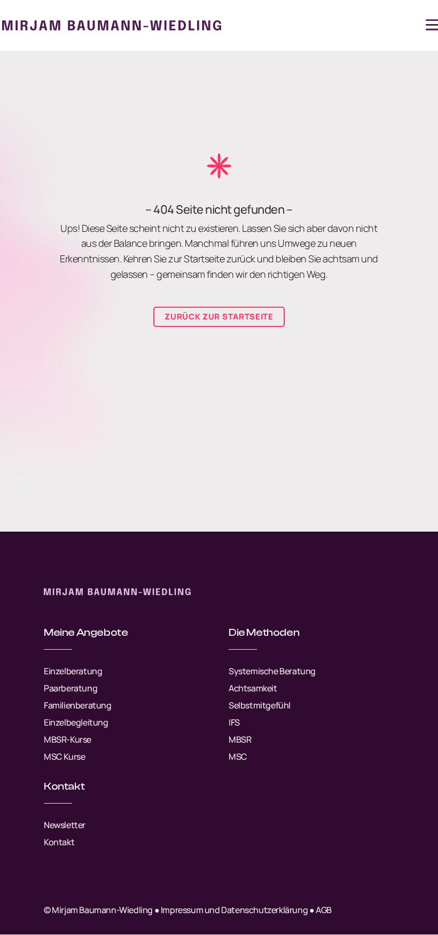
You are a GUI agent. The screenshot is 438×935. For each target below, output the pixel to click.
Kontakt (59, 842)
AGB (324, 910)
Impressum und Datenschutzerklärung (234, 910)
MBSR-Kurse (67, 739)
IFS (234, 722)
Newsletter (64, 825)
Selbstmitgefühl (260, 705)
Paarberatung (70, 688)
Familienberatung (78, 705)
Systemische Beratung (272, 671)
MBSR (240, 739)
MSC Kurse (64, 756)
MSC (238, 756)
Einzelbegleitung (76, 722)
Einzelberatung (73, 671)
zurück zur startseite (219, 316)
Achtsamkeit (253, 688)
